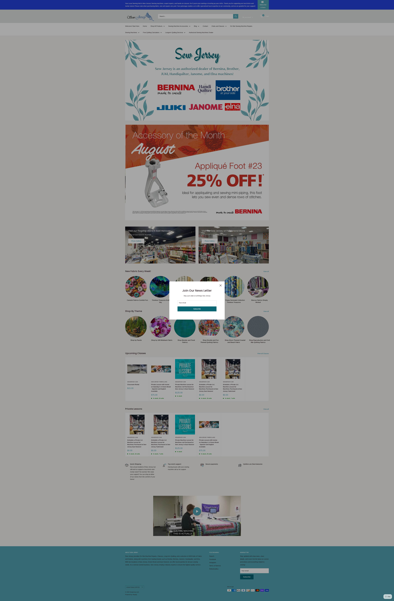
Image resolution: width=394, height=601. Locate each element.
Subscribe (197, 309)
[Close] (221, 285)
